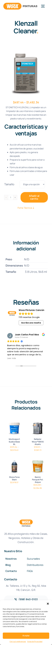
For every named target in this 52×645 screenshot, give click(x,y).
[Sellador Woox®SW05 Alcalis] (37, 428)
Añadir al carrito (34, 197)
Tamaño (9, 184)
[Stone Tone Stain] (14, 466)
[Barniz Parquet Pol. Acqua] (37, 466)
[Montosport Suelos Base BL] (14, 428)
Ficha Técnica (25, 207)
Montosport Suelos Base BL (14, 441)
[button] (47, 603)
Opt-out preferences (18, 641)
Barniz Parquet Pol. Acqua (37, 479)
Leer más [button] (11, 358)
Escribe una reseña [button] (31, 322)
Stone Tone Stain (14, 478)
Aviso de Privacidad (34, 641)
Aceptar (26, 635)
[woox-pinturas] (20, 4)
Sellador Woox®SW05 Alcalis (38, 441)
